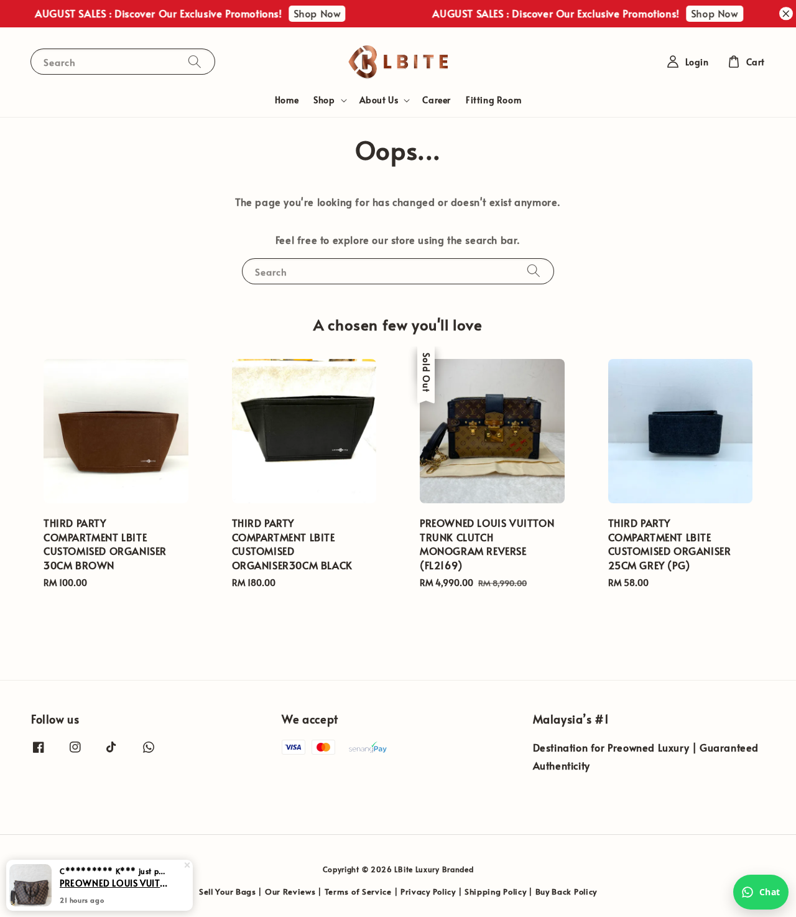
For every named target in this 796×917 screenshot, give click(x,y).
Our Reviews (290, 891)
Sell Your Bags (227, 891)
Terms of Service (358, 891)
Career (436, 100)
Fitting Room (493, 100)
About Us (379, 100)
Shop (324, 100)
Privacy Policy (428, 891)
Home (286, 100)
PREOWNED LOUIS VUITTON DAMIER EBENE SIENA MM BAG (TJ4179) (114, 883)
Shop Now (309, 13)
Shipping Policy (496, 891)
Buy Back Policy (566, 891)
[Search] (195, 61)
